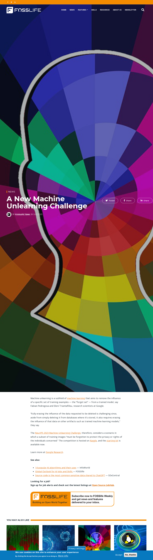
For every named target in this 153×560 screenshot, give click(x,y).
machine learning (76, 398)
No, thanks (130, 555)
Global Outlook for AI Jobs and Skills (54, 471)
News (72, 10)
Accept (118, 554)
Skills (94, 10)
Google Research (54, 452)
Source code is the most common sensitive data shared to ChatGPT (70, 475)
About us (117, 10)
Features (82, 10)
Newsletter (130, 10)
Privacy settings (76, 548)
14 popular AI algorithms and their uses (55, 467)
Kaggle (93, 440)
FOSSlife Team (22, 214)
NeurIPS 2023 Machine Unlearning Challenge (58, 432)
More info (63, 555)
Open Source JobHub (103, 485)
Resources (105, 10)
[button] (110, 200)
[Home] (24, 9)
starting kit (112, 440)
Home (63, 10)
